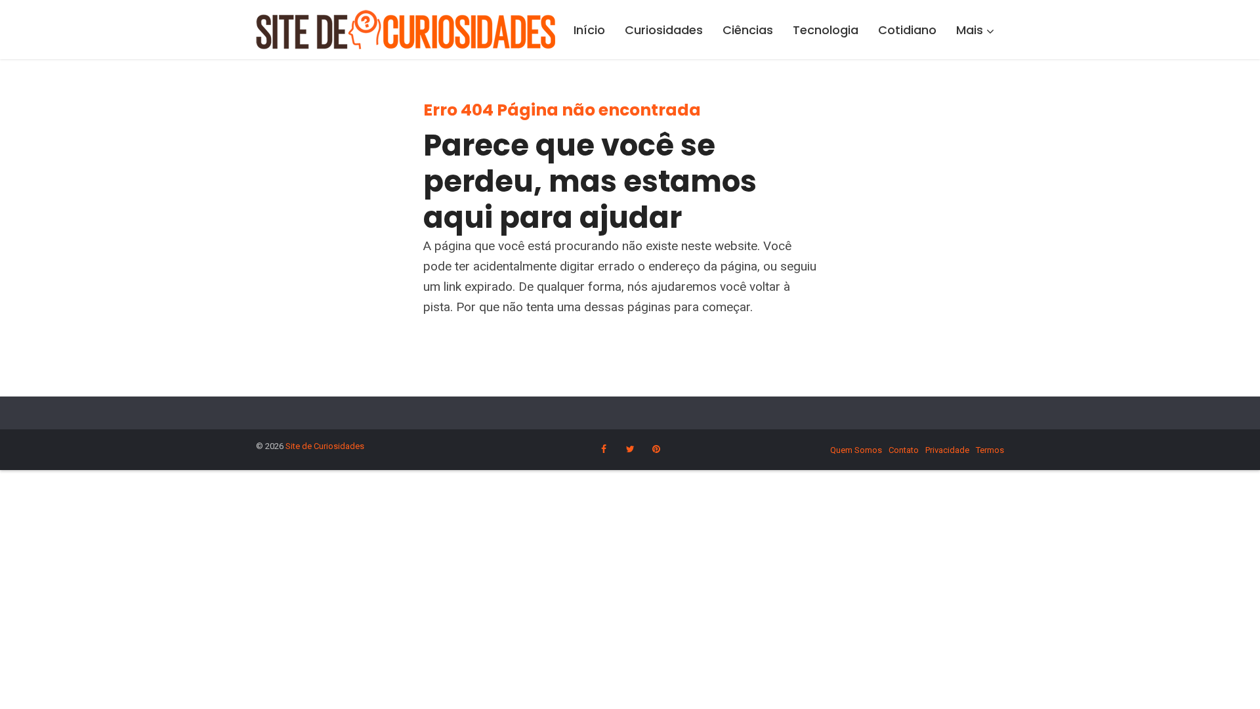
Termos (990, 450)
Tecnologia (825, 30)
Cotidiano (907, 30)
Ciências (748, 30)
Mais (969, 30)
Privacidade (947, 450)
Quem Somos (856, 450)
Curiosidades (664, 30)
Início (589, 30)
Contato (904, 450)
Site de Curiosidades (324, 446)
